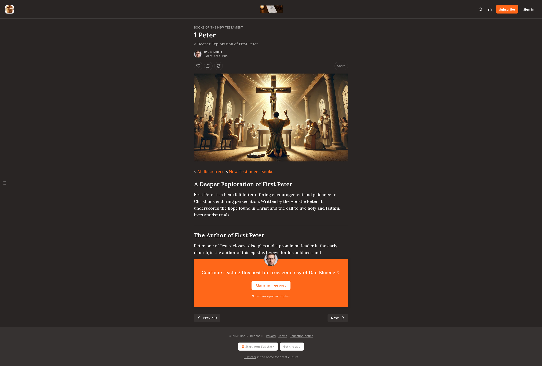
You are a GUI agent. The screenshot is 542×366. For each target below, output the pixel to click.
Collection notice (301, 336)
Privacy (271, 336)
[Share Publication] (490, 9)
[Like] (198, 66)
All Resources (210, 171)
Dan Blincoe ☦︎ (213, 52)
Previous (210, 318)
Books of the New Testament (218, 27)
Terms (282, 336)
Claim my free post (271, 285)
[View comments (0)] (208, 66)
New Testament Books (251, 171)
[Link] (188, 184)
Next (335, 318)
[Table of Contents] (5, 183)
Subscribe (507, 9)
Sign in (528, 9)
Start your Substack (259, 346)
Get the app (291, 346)
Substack (250, 357)
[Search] (480, 9)
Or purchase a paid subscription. (271, 296)
